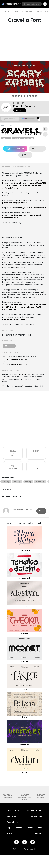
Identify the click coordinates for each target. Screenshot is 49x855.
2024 (13, 451)
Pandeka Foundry (24, 106)
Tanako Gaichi (24, 578)
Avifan (24, 772)
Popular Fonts (12, 810)
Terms (40, 828)
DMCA (9, 833)
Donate (10, 346)
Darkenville (24, 744)
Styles (15, 11)
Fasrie (24, 689)
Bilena (24, 717)
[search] (32, 4)
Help (8, 828)
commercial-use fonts (24, 798)
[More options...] (45, 134)
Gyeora (24, 633)
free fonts (8, 798)
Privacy (29, 828)
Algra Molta (24, 550)
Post (41, 511)
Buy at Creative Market (15, 360)
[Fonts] (11, 4)
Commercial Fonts (34, 810)
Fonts (6, 11)
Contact (20, 110)
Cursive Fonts (37, 816)
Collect (39, 149)
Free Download (17, 149)
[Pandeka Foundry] (7, 107)
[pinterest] (32, 842)
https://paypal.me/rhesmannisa (31, 208)
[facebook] (16, 842)
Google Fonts (12, 822)
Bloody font (22, 374)
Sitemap (39, 833)
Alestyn (24, 606)
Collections (27, 11)
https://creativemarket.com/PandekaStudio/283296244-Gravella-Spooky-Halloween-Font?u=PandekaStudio (24, 185)
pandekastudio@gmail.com (14, 203)
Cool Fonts (11, 816)
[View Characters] (45, 129)
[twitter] (24, 842)
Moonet (24, 661)
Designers (41, 798)
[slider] (26, 119)
